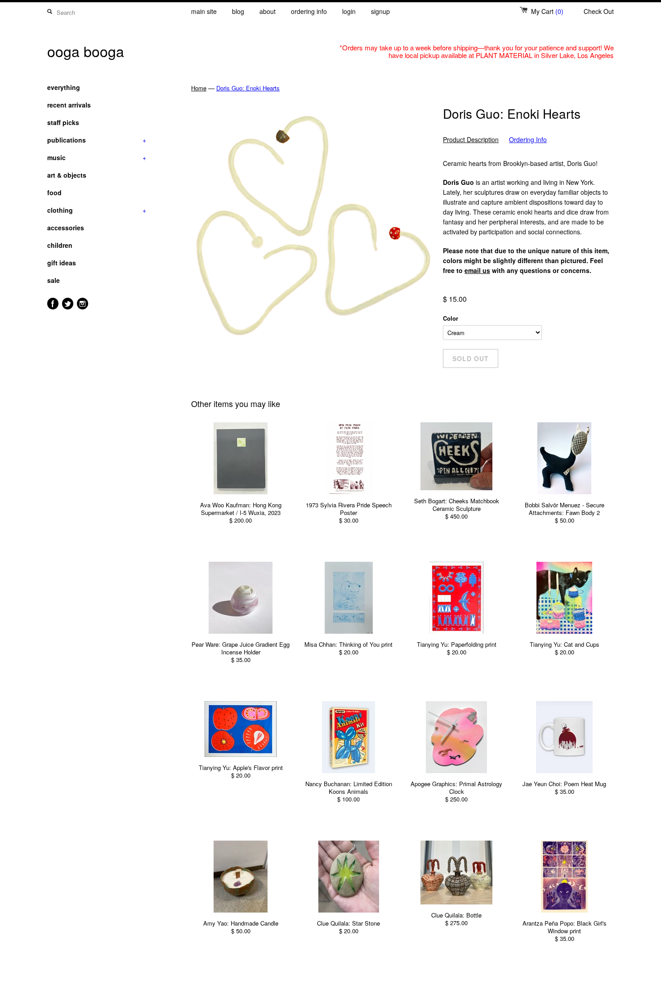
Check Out (599, 11)
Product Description (471, 139)
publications (96, 139)
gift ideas (61, 262)
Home (198, 88)
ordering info (309, 11)
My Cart (547, 11)
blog (238, 11)
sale (53, 280)
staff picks (63, 122)
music (96, 157)
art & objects (66, 174)
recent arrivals (69, 104)
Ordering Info (528, 139)
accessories (65, 227)
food (54, 192)
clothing (96, 210)
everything (63, 87)
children (59, 245)
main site (204, 11)
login (349, 11)
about (267, 11)
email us (477, 270)
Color (450, 318)
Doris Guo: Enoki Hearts (248, 88)
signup (380, 11)
